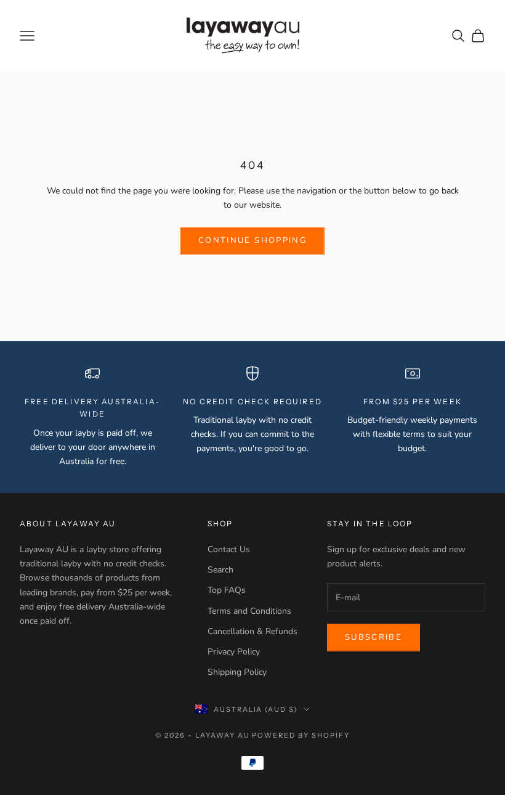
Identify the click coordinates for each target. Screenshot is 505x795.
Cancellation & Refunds (252, 631)
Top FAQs (227, 590)
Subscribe (373, 637)
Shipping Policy (237, 672)
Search (220, 570)
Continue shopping (252, 240)
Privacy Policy (234, 652)
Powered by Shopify (301, 735)
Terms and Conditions (249, 611)
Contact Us (229, 549)
